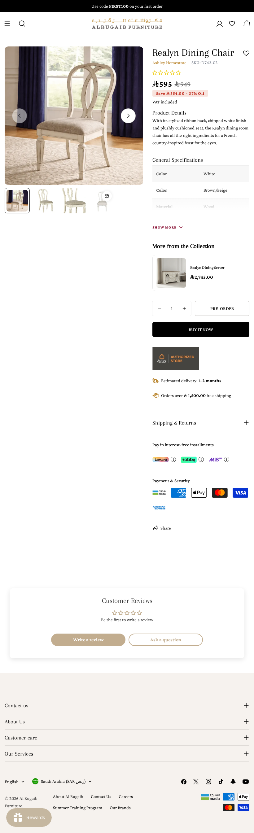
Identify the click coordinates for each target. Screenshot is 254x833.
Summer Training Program (77, 807)
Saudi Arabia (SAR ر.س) (63, 781)
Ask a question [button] (165, 639)
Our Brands (120, 807)
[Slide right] (128, 115)
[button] (166, 72)
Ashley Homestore (169, 62)
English (12, 781)
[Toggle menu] (7, 23)
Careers (126, 796)
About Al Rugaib (68, 796)
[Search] (22, 23)
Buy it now (201, 329)
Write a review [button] (88, 639)
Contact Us (101, 796)
